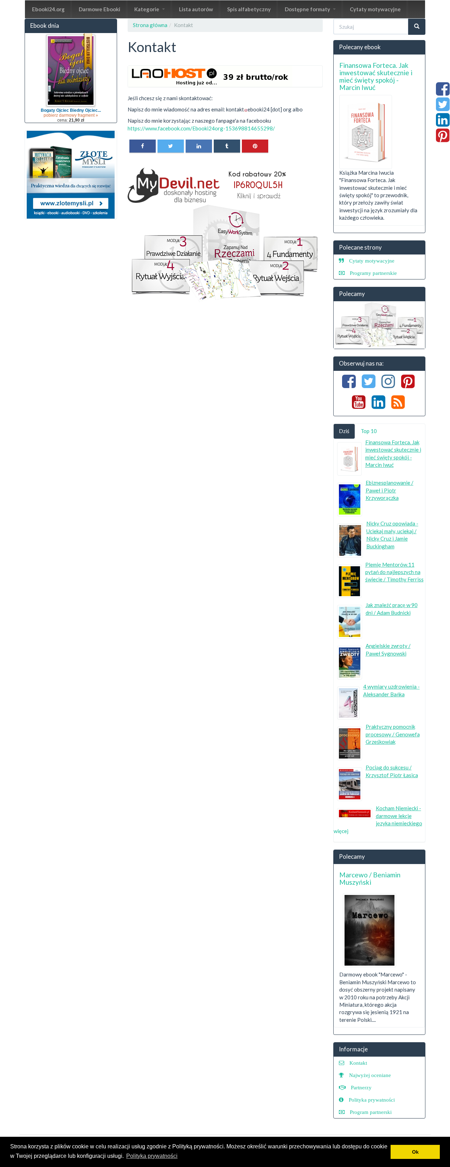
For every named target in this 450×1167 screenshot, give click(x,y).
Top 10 (369, 431)
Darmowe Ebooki (99, 9)
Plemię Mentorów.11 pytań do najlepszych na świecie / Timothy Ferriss (394, 572)
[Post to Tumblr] (227, 146)
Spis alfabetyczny (249, 9)
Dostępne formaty (308, 9)
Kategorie (147, 9)
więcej (341, 831)
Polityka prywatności (372, 1099)
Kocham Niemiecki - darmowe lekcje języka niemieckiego (399, 815)
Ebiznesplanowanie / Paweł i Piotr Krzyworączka (389, 490)
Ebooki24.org (48, 9)
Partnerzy (361, 1087)
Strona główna (150, 25)
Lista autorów (196, 9)
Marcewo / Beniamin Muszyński (369, 878)
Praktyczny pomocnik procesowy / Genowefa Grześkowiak (393, 734)
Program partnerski (371, 1112)
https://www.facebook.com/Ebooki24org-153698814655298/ (201, 128)
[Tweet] (171, 146)
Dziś (344, 431)
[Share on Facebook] (142, 146)
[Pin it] (255, 146)
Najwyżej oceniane (370, 1075)
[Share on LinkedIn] (199, 146)
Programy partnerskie (373, 273)
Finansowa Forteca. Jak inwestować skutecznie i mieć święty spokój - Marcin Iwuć (375, 76)
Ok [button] (415, 1152)
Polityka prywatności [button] (152, 1156)
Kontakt (358, 1062)
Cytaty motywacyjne (375, 9)
